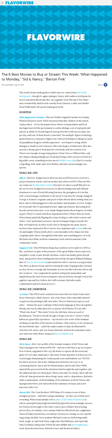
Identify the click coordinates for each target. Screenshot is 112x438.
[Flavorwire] (19, 2)
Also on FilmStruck (63, 334)
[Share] (105, 85)
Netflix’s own (67, 160)
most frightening (79, 424)
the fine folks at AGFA (42, 185)
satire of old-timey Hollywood (69, 399)
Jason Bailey (8, 85)
